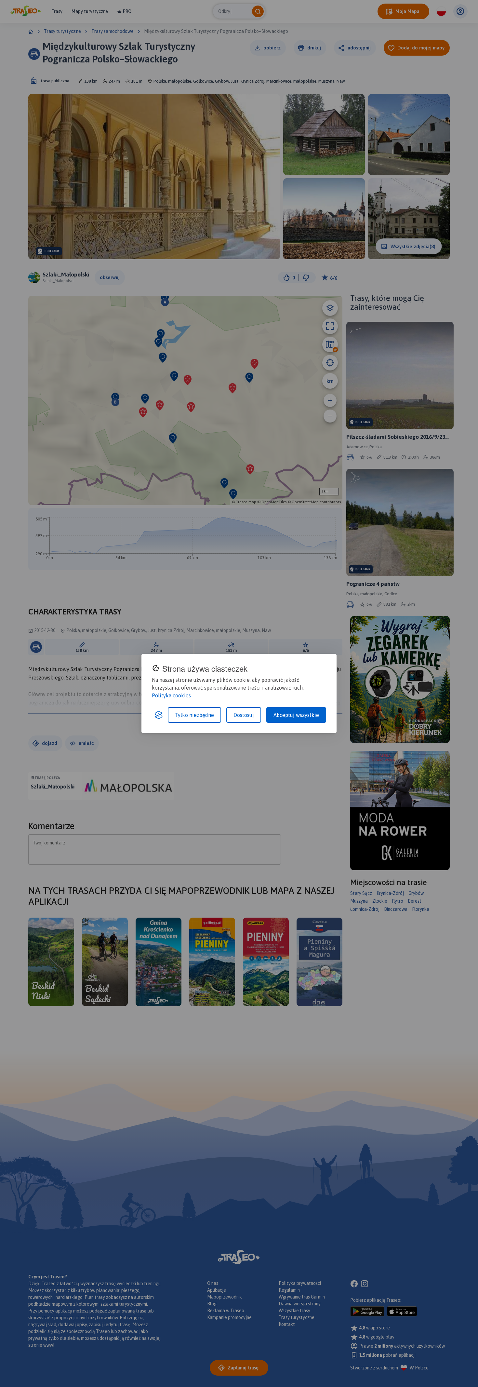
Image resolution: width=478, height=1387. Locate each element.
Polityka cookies (171, 695)
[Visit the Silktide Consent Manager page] (159, 715)
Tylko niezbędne (194, 715)
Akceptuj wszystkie (296, 715)
